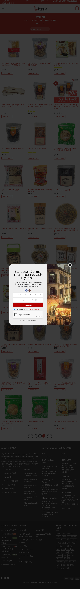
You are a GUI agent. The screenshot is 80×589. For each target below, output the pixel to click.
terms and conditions (32, 309)
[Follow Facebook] (26, 290)
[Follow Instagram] (29, 290)
